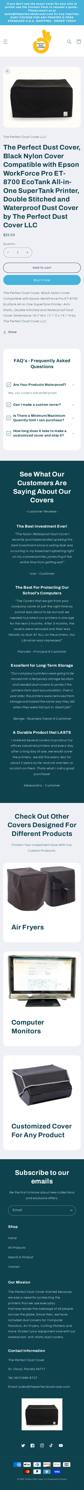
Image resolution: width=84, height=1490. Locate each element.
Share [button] (12, 332)
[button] (5, 41)
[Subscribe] (71, 1210)
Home (12, 1238)
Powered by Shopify (57, 1479)
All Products (17, 1247)
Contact (14, 1266)
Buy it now (42, 280)
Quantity (9, 244)
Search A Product (21, 1257)
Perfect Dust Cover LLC (36, 1479)
